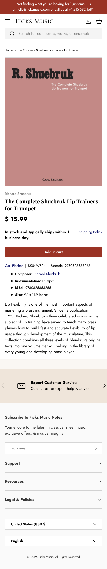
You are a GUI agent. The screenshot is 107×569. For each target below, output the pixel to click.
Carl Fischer (14, 265)
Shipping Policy (90, 231)
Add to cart (54, 251)
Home (9, 50)
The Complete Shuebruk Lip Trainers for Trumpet (48, 50)
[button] (99, 21)
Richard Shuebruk (47, 273)
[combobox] (53, 33)
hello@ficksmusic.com (33, 9)
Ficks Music (46, 557)
